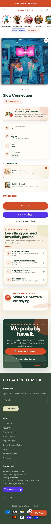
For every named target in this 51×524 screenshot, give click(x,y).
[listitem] (6, 21)
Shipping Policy (9, 441)
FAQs (5, 449)
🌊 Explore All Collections (25, 351)
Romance (15, 155)
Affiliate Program (10, 454)
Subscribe (10, 408)
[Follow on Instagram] (10, 498)
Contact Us (7, 423)
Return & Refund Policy (12, 445)
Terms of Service (10, 432)
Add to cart (25, 206)
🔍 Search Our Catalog (25, 359)
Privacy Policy (9, 436)
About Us (7, 428)
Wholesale (7, 458)
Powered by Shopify (32, 506)
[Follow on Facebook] (4, 498)
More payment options (25, 221)
